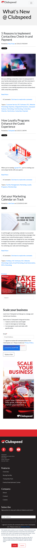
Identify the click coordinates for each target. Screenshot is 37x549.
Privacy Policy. (29, 343)
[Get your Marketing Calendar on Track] (18, 229)
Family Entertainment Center (11, 482)
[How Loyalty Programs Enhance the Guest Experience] (18, 164)
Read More (4, 94)
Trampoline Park (8, 479)
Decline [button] (22, 545)
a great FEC (17, 167)
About (5, 492)
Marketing (10, 109)
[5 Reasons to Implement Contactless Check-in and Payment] (18, 75)
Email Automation (29, 263)
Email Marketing (18, 263)
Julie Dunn (11, 203)
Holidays (9, 261)
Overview (6, 471)
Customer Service (11, 104)
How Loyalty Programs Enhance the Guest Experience (15, 123)
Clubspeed (11, 130)
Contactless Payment (21, 111)
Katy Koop (11, 43)
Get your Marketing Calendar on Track (13, 198)
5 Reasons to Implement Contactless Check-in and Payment (17, 36)
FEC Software (22, 104)
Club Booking (18, 109)
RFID (3, 265)
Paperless (12, 107)
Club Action (10, 111)
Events (11, 263)
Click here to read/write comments (21, 99)
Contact (5, 496)
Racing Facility (7, 475)
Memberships (12, 187)
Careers (5, 499)
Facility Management (12, 185)
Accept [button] (14, 545)
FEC (28, 104)
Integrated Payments (21, 107)
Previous (4, 274)
